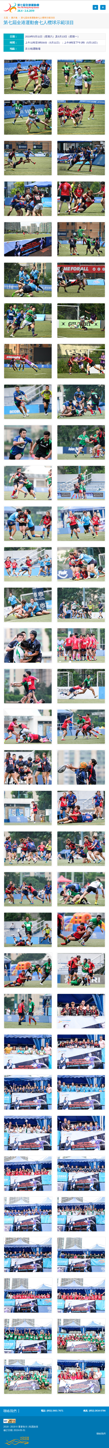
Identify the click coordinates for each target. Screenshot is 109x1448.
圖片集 (14, 17)
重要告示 (22, 1426)
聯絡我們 (101, 1433)
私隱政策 (33, 1426)
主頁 (6, 17)
